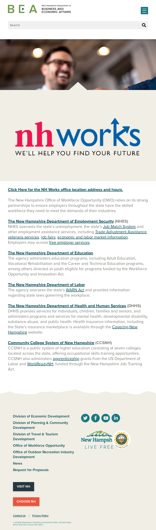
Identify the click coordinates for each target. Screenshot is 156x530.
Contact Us (19, 515)
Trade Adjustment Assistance (121, 232)
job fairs (48, 237)
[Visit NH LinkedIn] (116, 419)
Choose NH (26, 502)
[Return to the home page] (39, 9)
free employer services (69, 242)
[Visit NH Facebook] (95, 419)
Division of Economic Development (41, 416)
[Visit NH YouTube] (85, 419)
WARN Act (75, 290)
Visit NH (23, 486)
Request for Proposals (31, 470)
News (17, 463)
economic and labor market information (92, 237)
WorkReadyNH (40, 364)
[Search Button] (144, 25)
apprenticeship (66, 358)
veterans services (23, 237)
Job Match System (119, 226)
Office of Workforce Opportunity (39, 445)
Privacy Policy (40, 515)
